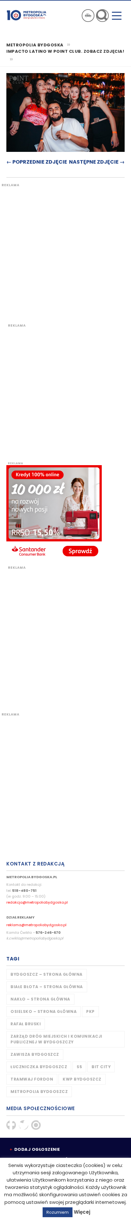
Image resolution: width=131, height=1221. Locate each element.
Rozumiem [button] (57, 1212)
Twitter (23, 1125)
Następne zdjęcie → (97, 162)
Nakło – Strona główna (40, 999)
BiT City (101, 1066)
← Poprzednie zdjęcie (36, 162)
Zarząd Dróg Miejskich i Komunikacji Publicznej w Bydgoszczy (56, 1039)
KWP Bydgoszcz (82, 1079)
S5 (79, 1066)
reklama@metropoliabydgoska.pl (36, 924)
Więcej (82, 1212)
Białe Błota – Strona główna (46, 986)
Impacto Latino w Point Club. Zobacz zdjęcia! (65, 51)
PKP (90, 1011)
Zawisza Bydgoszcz (34, 1054)
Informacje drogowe (88, 15)
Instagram (36, 1125)
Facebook (11, 1125)
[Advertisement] (65, 252)
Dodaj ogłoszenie (37, 1149)
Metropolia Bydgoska (26, 15)
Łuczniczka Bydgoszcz (38, 1066)
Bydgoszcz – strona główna (46, 974)
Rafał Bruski (25, 1024)
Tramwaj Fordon (31, 1079)
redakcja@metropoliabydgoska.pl (37, 902)
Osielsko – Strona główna (43, 1011)
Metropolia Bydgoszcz (39, 1091)
